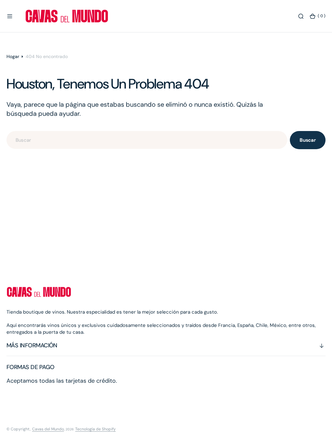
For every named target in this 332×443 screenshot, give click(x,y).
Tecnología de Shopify (95, 429)
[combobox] (146, 140)
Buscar (308, 140)
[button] (9, 16)
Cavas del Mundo (48, 429)
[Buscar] (301, 16)
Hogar (12, 56)
